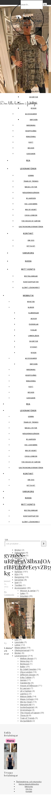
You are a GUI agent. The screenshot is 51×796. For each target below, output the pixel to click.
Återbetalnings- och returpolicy (29, 781)
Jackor (34, 74)
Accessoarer (31, 114)
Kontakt (28, 233)
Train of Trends (31, 181)
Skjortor (33, 97)
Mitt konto (28, 269)
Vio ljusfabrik (30, 204)
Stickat (33, 102)
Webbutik (28, 50)
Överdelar (33, 80)
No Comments (9, 593)
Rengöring (31, 136)
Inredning (30, 125)
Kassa (28, 261)
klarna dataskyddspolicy (29, 784)
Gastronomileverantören (31, 227)
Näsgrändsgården (31, 193)
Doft (31, 142)
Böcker (31, 148)
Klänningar (33, 69)
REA (28, 160)
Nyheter (31, 57)
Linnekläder (33, 91)
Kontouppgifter (30, 282)
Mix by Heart (31, 209)
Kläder (31, 63)
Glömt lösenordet (31, 287)
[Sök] (43, 543)
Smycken (34, 120)
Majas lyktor (31, 187)
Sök (6, 539)
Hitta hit (31, 246)
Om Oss (31, 240)
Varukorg (28, 253)
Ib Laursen (31, 198)
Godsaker (31, 154)
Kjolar (34, 85)
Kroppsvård (30, 131)
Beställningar (31, 276)
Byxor (33, 108)
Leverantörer (28, 168)
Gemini (31, 175)
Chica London (31, 215)
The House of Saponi (30, 221)
